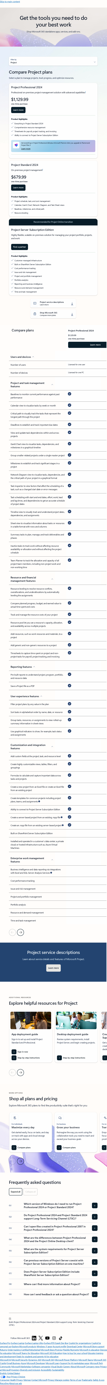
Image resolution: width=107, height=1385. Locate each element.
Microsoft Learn (53, 1363)
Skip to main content (10, 1)
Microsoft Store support (93, 1346)
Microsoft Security (19, 1359)
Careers (66, 1366)
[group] (31, 1036)
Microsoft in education (89, 1349)
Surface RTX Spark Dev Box (56, 1343)
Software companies (41, 1366)
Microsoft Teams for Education (26, 1353)
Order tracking (14, 1349)
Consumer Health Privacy (11, 1379)
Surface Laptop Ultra (34, 1343)
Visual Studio (57, 1366)
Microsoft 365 (48, 1359)
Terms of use (75, 1379)
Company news (93, 1366)
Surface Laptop (17, 1343)
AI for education (51, 1356)
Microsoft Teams (85, 1359)
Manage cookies (62, 1379)
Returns (3, 1349)
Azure (23, 1363)
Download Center (75, 1346)
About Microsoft (77, 1366)
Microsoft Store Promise (51, 1349)
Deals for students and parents (30, 1356)
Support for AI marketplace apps (74, 1363)
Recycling (4, 1383)
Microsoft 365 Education (51, 1353)
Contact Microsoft (39, 1379)
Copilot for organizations (80, 1343)
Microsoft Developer (36, 1363)
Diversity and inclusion (30, 1369)
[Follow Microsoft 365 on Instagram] (54, 1338)
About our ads (15, 1383)
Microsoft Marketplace (21, 1366)
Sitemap (27, 1379)
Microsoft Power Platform (66, 1359)
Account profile (59, 1346)
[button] (53, 61)
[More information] (39, 801)
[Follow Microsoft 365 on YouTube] (47, 1338)
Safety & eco (98, 1379)
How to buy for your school (75, 1353)
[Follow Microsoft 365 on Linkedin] (34, 1338)
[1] (10, 1318)
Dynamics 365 (34, 1359)
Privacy (51, 1379)
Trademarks (87, 1379)
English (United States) (10, 1373)
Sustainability (58, 1369)
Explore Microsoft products (24, 1346)
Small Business (13, 1363)
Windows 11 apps (44, 1346)
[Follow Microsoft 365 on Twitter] (40, 1338)
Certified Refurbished (30, 1349)
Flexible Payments (71, 1349)
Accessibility (46, 1369)
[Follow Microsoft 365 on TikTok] (60, 1338)
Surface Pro (5, 1343)
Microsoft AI (5, 1359)
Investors (15, 1369)
